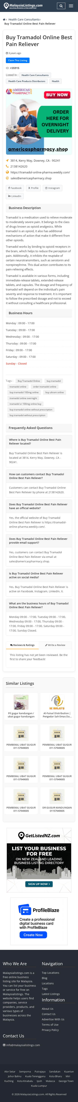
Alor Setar (9, 1071)
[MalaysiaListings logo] (22, 6)
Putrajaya (40, 1071)
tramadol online (18, 386)
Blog (44, 978)
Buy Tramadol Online (29, 381)
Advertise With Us (53, 1019)
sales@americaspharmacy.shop (31, 178)
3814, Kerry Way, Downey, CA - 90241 (35, 160)
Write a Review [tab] (56, 645)
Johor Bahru (14, 1076)
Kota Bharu (55, 1076)
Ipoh (39, 1081)
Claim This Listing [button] (17, 60)
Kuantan (69, 1071)
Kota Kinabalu (25, 1081)
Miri (68, 1076)
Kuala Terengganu (35, 1076)
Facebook (16, 188)
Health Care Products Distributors (26, 81)
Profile (34, 188)
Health (55, 81)
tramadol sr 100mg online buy (25, 403)
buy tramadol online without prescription (31, 409)
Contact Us (48, 1014)
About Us (47, 1008)
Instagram (54, 188)
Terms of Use (50, 1024)
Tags (45, 988)
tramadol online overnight (23, 398)
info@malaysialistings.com (23, 1045)
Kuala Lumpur (39, 1085)
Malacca (50, 1081)
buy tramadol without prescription (27, 415)
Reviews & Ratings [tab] (23, 645)
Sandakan (54, 1071)
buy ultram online (54, 392)
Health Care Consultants (24, 19)
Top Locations (50, 972)
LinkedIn (16, 196)
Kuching (8, 1081)
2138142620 (18, 166)
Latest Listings (51, 994)
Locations (48, 983)
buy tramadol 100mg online (24, 392)
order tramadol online (44, 386)
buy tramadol (54, 381)
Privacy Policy (50, 1030)
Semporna (25, 1071)
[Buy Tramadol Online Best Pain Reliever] (39, 121)
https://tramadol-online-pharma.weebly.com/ (40, 172)
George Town (66, 1081)
